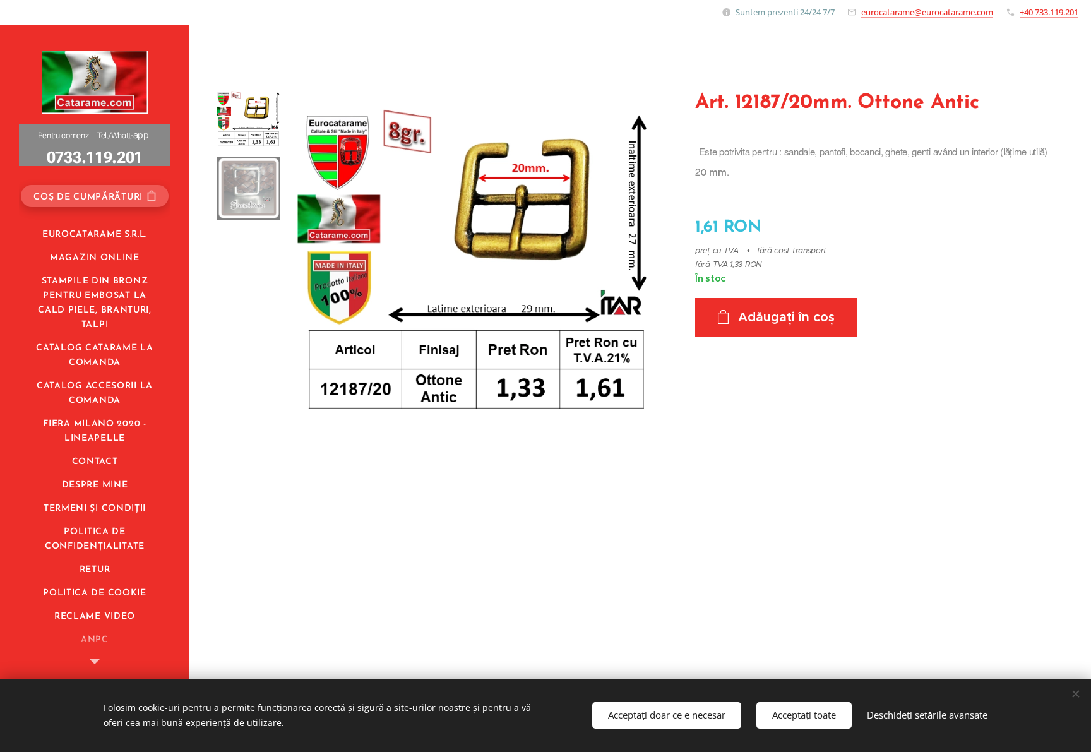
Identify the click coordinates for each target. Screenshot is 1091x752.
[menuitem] (95, 234)
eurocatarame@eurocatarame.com (927, 12)
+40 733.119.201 (1049, 12)
